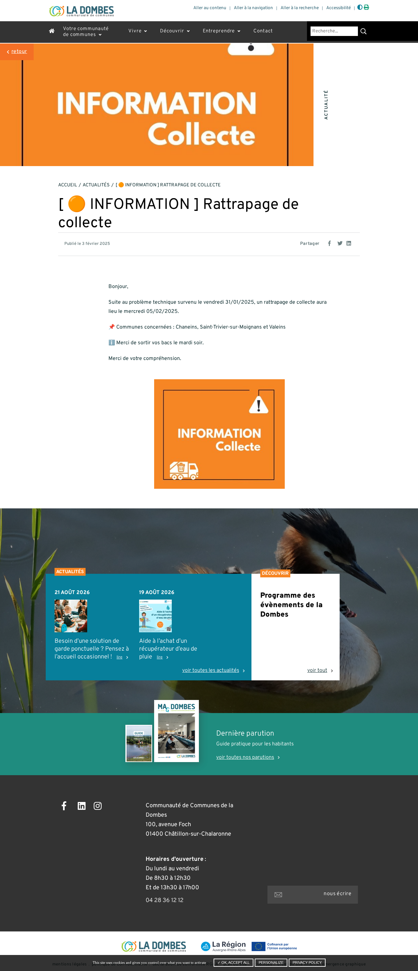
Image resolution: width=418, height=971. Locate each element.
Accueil (67, 185)
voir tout (317, 671)
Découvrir (172, 31)
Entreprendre (219, 31)
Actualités (96, 185)
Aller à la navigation (253, 8)
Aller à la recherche (300, 8)
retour (19, 51)
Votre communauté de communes (86, 32)
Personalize (271, 962)
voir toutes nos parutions (245, 757)
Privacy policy (307, 962)
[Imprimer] (366, 8)
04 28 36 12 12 (165, 900)
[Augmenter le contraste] (359, 8)
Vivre (135, 31)
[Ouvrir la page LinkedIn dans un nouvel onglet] (83, 807)
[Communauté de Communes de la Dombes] (81, 11)
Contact (263, 31)
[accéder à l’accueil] (51, 32)
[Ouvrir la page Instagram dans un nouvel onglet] (99, 807)
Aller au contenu (209, 8)
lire (119, 657)
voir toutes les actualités (210, 671)
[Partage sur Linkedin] (349, 242)
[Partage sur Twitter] (340, 242)
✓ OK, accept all (233, 962)
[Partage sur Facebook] (331, 242)
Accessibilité (338, 8)
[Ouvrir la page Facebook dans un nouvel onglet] (67, 807)
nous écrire (337, 894)
